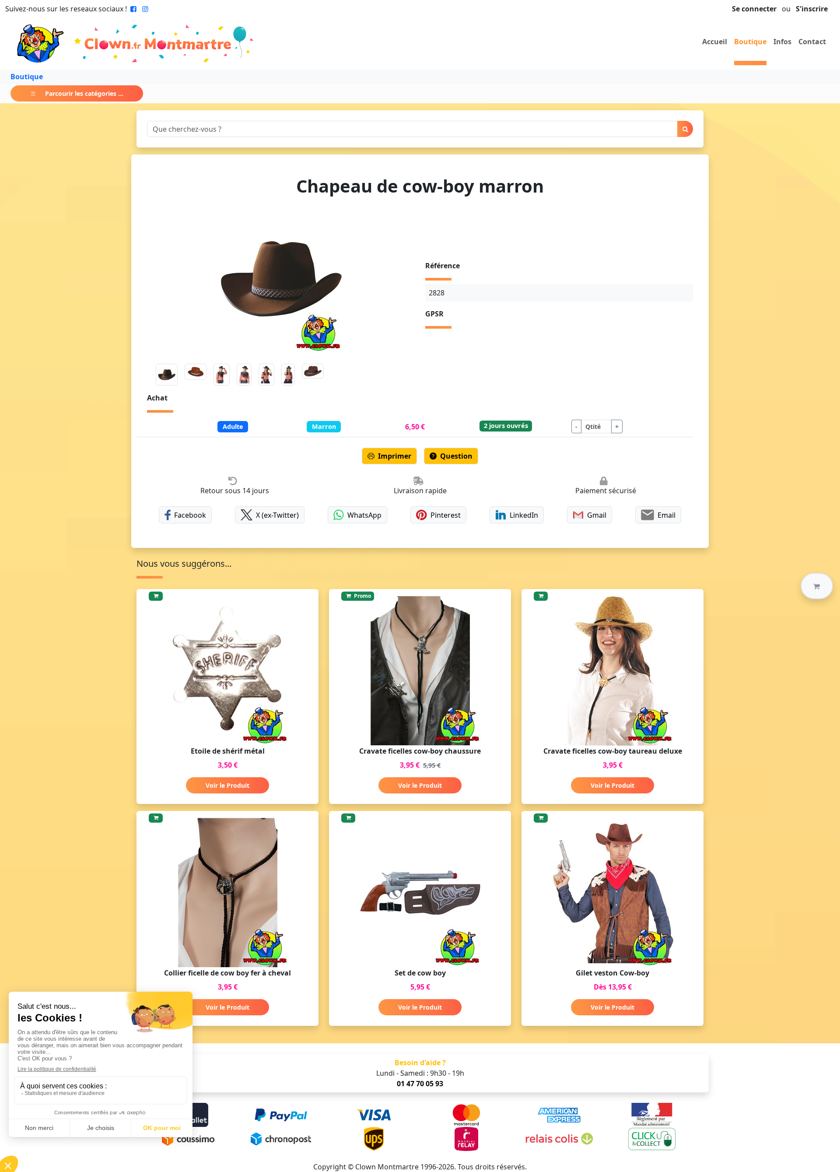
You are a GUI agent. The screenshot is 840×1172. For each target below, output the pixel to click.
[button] (817, 586)
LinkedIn (524, 515)
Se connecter (754, 9)
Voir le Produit (227, 785)
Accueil (714, 41)
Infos (782, 41)
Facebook (190, 515)
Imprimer (394, 456)
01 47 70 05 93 (420, 1083)
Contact (812, 41)
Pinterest (445, 515)
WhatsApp (364, 515)
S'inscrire (812, 9)
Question (456, 456)
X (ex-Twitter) (277, 515)
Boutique (750, 41)
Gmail (596, 515)
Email (667, 515)
